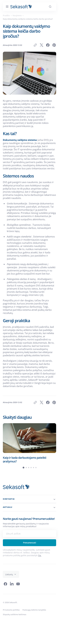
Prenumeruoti (28, 565)
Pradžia (6, 15)
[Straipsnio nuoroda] (29, 462)
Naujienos (17, 15)
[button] (7, 6)
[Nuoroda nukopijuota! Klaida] (33, 45)
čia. (39, 577)
